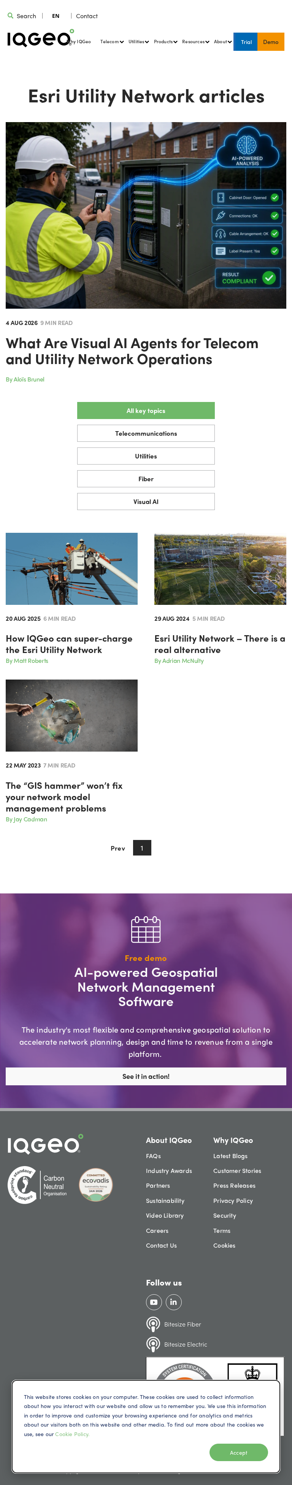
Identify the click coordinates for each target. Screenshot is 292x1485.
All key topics (146, 410)
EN (55, 15)
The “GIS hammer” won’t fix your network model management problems (64, 796)
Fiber (146, 478)
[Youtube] (153, 1302)
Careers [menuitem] (157, 1230)
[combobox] (55, 15)
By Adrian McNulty (178, 660)
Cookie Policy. (72, 1434)
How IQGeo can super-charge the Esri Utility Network (69, 643)
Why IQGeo (79, 41)
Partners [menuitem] (158, 1185)
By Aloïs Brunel (25, 379)
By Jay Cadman (26, 819)
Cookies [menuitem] (224, 1245)
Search (26, 15)
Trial (246, 42)
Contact (87, 15)
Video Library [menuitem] (165, 1215)
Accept (239, 1452)
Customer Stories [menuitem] (237, 1170)
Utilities (146, 455)
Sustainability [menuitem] (165, 1200)
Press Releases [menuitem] (234, 1185)
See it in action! (146, 1076)
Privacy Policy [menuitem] (233, 1200)
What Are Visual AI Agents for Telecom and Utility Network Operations (132, 350)
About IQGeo (169, 1139)
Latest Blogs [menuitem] (230, 1155)
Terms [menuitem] (221, 1230)
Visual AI (146, 501)
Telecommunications (146, 433)
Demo (271, 42)
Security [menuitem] (224, 1215)
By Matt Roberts (27, 660)
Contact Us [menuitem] (161, 1245)
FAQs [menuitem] (153, 1155)
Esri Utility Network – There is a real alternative (220, 643)
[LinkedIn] (173, 1302)
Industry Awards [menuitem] (169, 1170)
